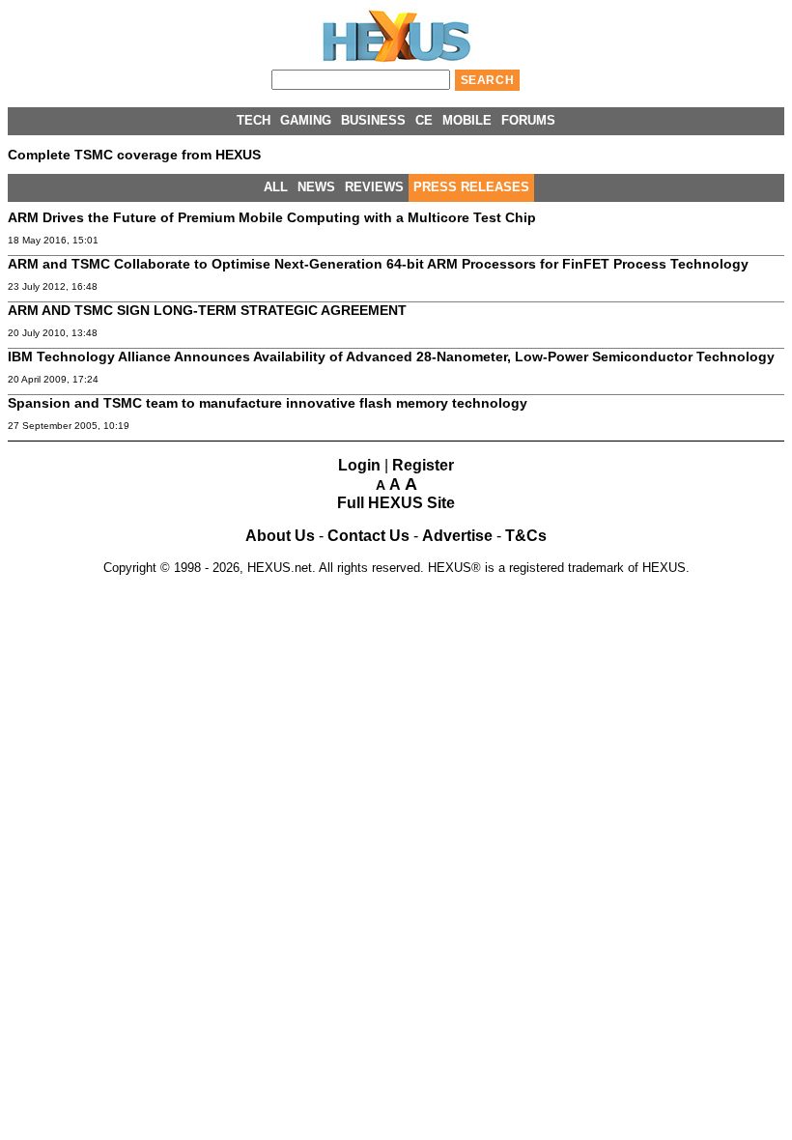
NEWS (316, 187)
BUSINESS (373, 120)
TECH (253, 120)
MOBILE (467, 120)
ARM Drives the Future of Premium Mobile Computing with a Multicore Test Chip (272, 217)
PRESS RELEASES (471, 187)
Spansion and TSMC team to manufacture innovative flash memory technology (267, 403)
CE (424, 120)
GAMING (305, 120)
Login (359, 465)
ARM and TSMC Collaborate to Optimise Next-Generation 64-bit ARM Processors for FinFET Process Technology (378, 263)
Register (423, 465)
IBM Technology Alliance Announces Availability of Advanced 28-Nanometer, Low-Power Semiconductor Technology (391, 356)
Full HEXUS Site (396, 503)
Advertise (457, 535)
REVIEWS (374, 187)
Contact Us (368, 535)
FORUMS (528, 120)
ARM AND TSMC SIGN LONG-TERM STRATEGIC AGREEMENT (207, 310)
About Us (280, 535)
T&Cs (526, 535)
